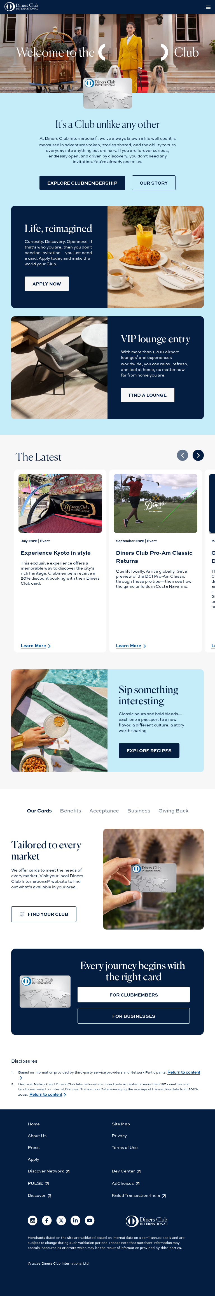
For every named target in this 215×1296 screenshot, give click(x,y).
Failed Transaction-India (136, 1195)
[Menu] (209, 7)
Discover (37, 1195)
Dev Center (123, 1171)
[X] (61, 1224)
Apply (33, 1159)
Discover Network (46, 1171)
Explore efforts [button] (42, 924)
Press (33, 1147)
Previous (182, 455)
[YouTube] (90, 1224)
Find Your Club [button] (48, 914)
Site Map (121, 1124)
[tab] (39, 810)
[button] (82, 183)
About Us (37, 1135)
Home (34, 1124)
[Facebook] (47, 1224)
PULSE (35, 1183)
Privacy (119, 1135)
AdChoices (123, 1183)
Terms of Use (125, 1147)
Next (198, 455)
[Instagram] (33, 1224)
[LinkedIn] (75, 1224)
